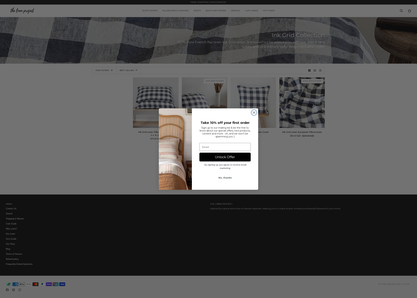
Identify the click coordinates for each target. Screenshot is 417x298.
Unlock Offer (225, 157)
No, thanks (225, 177)
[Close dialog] (254, 112)
